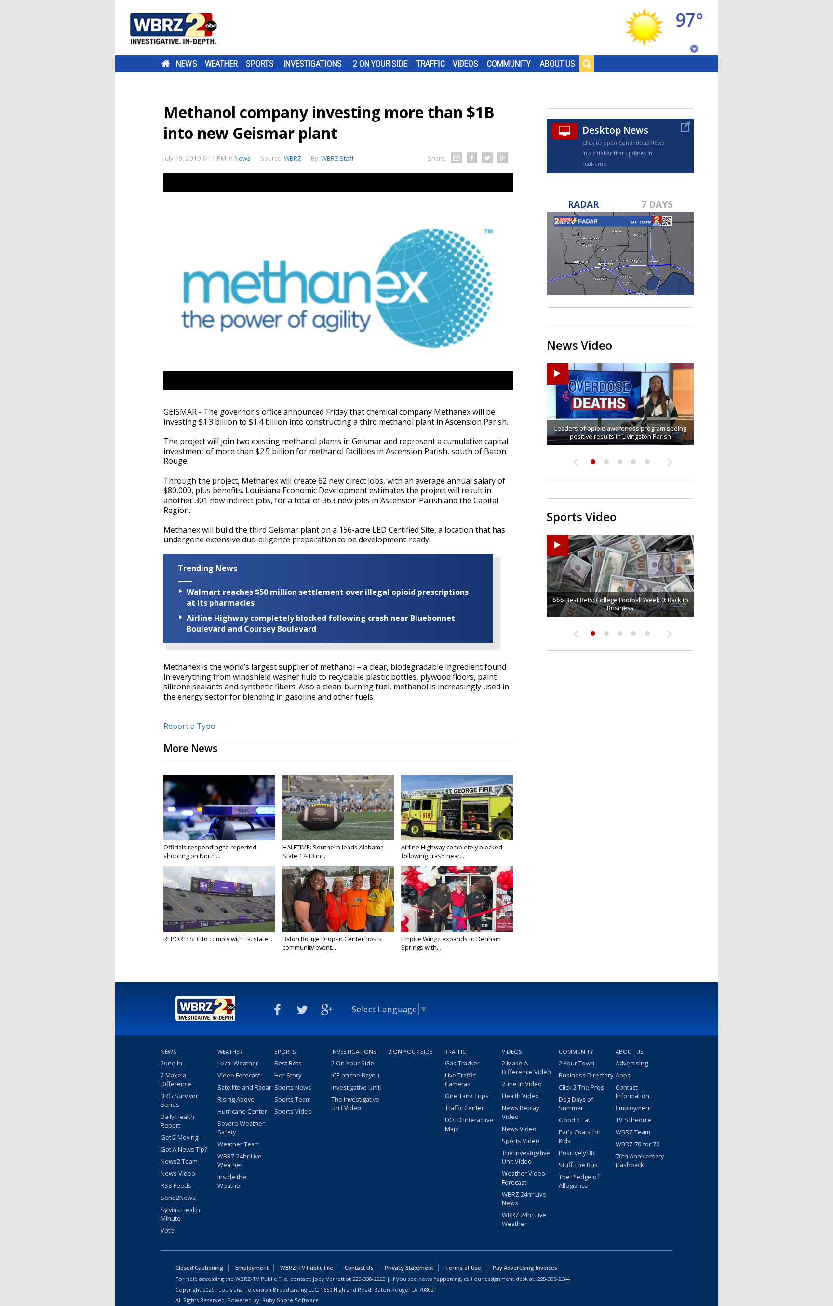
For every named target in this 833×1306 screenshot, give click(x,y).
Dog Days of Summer (576, 1103)
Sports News (292, 1087)
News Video (178, 1173)
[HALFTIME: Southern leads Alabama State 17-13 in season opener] (338, 807)
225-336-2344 (553, 1278)
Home (165, 63)
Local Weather (237, 1063)
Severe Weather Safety (241, 1127)
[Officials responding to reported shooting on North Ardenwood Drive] (219, 807)
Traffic (430, 63)
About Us (557, 63)
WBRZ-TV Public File (306, 1267)
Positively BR (577, 1152)
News (186, 63)
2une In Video (522, 1083)
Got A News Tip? (184, 1149)
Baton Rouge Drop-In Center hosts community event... (332, 943)
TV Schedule (634, 1120)
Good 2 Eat (574, 1120)
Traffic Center (464, 1108)
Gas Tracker (462, 1063)
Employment (633, 1108)
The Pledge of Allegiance (579, 1181)
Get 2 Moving (179, 1137)
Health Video (520, 1095)
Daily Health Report (177, 1121)
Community (509, 63)
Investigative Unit (355, 1087)
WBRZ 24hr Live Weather (239, 1160)
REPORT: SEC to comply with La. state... (217, 938)
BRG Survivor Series (179, 1100)
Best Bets (288, 1063)
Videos (465, 63)
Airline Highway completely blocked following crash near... (451, 851)
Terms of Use (463, 1267)
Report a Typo (189, 726)
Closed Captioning (199, 1267)
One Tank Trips (467, 1095)
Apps (623, 1075)
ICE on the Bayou (355, 1075)
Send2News (178, 1197)
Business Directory (586, 1075)
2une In (171, 1063)
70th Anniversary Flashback (640, 1160)
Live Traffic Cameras (460, 1079)
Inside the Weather (231, 1181)
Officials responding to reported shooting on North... (209, 851)
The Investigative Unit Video (355, 1103)
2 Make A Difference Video (526, 1067)
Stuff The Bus (578, 1164)
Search (586, 63)
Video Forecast (238, 1075)
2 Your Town (576, 1063)
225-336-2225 (368, 1278)
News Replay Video (520, 1112)
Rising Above (236, 1099)
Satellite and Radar (244, 1087)
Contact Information (632, 1091)
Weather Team (238, 1144)
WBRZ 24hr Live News (524, 1198)
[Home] (185, 28)
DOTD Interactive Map (469, 1124)
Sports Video (293, 1111)
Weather (221, 63)
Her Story (287, 1075)
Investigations (312, 63)
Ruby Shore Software (290, 1300)
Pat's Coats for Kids (580, 1136)
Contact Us (359, 1267)
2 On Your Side (380, 63)
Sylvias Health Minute (180, 1214)
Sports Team (292, 1099)
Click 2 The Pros (581, 1087)
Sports (260, 63)
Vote (167, 1230)
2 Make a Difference (176, 1079)
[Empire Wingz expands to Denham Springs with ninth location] (457, 899)
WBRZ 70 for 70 (637, 1144)
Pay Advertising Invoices (525, 1267)
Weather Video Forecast (523, 1177)
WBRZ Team (633, 1132)
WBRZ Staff (337, 158)
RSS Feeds (176, 1185)
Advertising (632, 1063)
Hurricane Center (242, 1111)
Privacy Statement (409, 1267)
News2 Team (179, 1161)
